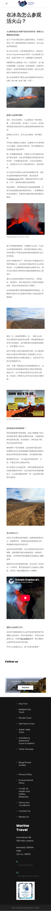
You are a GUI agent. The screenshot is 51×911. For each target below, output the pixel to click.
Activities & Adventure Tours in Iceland (26, 740)
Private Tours (25, 717)
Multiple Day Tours (25, 710)
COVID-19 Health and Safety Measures (24, 792)
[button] (25, 685)
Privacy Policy (25, 774)
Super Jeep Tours (24, 731)
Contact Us (24, 811)
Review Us (24, 816)
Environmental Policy (26, 781)
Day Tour (23, 703)
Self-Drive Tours (26, 723)
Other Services (26, 749)
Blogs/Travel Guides (25, 763)
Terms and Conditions (24, 804)
